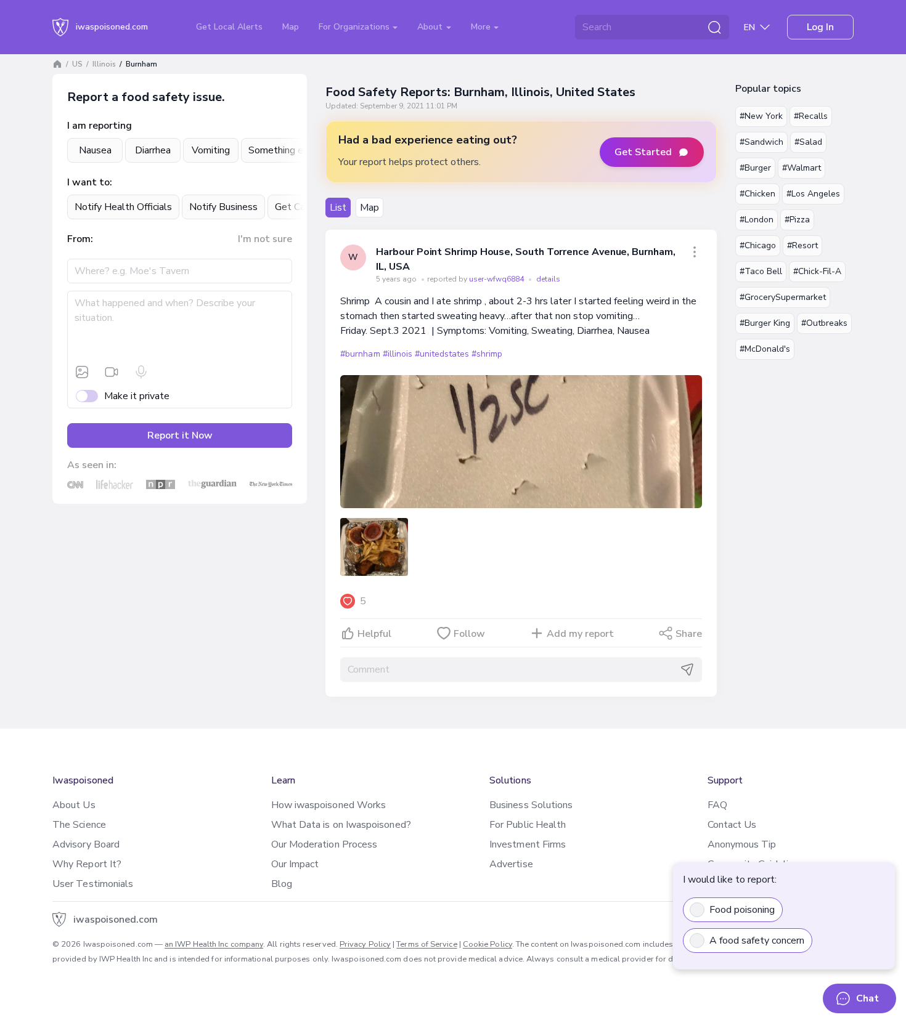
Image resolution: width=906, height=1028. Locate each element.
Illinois (104, 64)
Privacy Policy (365, 944)
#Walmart (801, 168)
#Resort (802, 245)
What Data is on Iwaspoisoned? (341, 825)
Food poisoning (742, 910)
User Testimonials (92, 884)
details (548, 279)
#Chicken (757, 194)
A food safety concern (756, 940)
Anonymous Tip (742, 844)
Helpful (374, 634)
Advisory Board (86, 844)
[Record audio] (141, 372)
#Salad (808, 142)
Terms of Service (426, 944)
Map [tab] (369, 207)
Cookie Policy (487, 944)
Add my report (580, 634)
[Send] (687, 669)
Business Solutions (531, 805)
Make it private (136, 396)
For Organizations (355, 27)
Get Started (643, 152)
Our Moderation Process (324, 844)
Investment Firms (527, 844)
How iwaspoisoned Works (328, 805)
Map (290, 27)
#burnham (360, 354)
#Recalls (811, 116)
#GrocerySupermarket (783, 297)
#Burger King (765, 323)
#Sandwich (761, 142)
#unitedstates (442, 354)
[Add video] (111, 372)
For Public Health (527, 825)
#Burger (755, 168)
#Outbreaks (824, 323)
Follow (469, 634)
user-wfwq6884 (497, 279)
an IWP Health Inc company (214, 944)
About (431, 27)
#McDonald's (765, 349)
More (482, 27)
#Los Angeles (813, 194)
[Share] (694, 252)
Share (688, 634)
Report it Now (180, 435)
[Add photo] (82, 372)
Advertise (511, 864)
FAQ (717, 805)
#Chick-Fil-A (817, 271)
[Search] (714, 27)
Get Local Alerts (229, 27)
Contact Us (732, 825)
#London (756, 219)
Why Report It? (86, 864)
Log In (820, 27)
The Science (79, 825)
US (77, 64)
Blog (281, 884)
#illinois (397, 354)
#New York (761, 116)
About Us (74, 805)
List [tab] (338, 207)
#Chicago (758, 245)
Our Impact (295, 864)
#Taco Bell (761, 271)
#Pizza (797, 219)
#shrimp (486, 354)
